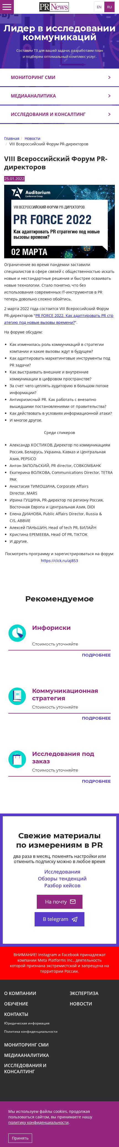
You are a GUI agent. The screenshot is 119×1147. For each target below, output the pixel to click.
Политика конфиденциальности (31, 1031)
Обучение (16, 1004)
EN (99, 6)
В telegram (55, 919)
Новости (81, 1004)
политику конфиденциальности (38, 1122)
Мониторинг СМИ (33, 77)
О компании (20, 993)
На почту (56, 901)
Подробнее (96, 655)
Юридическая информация (27, 1023)
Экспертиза (84, 993)
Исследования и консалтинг (48, 114)
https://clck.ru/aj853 (59, 560)
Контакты (16, 1014)
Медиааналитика (33, 96)
